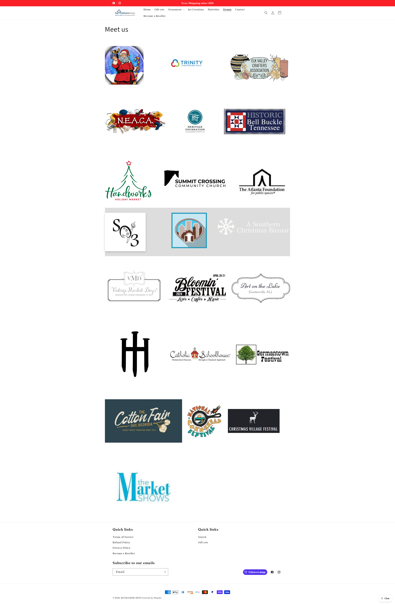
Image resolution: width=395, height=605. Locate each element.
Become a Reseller (124, 553)
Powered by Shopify (152, 598)
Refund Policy (121, 542)
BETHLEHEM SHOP (131, 598)
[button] (176, 9)
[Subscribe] (164, 572)
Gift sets (203, 542)
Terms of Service (123, 537)
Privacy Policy (121, 548)
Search (202, 537)
